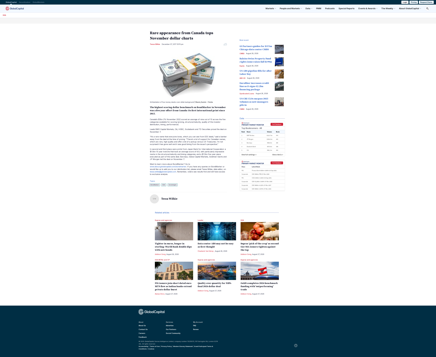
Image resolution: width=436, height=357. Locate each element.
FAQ (194, 325)
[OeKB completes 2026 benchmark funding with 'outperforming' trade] (260, 271)
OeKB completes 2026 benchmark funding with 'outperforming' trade (259, 286)
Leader (200, 220)
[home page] (15, 8)
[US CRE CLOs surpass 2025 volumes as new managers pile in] (279, 101)
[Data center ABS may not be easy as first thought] (217, 231)
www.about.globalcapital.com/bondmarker (168, 166)
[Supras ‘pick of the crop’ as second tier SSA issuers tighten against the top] (260, 231)
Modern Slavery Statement (183, 346)
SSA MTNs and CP (162, 260)
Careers (142, 333)
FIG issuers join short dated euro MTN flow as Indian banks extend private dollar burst (173, 286)
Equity (242, 66)
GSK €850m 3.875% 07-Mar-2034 (261, 189)
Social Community (173, 333)
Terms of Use (155, 346)
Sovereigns (172, 185)
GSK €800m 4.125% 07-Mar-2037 (261, 185)
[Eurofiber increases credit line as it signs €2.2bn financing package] (279, 86)
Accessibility (143, 346)
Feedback (143, 337)
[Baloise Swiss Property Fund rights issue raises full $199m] (279, 61)
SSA (4, 15)
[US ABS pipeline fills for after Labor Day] (279, 74)
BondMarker (155, 185)
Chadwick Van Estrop (206, 251)
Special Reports (346, 8)
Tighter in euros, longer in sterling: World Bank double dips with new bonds (173, 246)
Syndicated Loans (247, 94)
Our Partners (171, 329)
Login (405, 2)
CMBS (242, 53)
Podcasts (330, 8)
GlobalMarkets (38, 2)
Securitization (24, 2)
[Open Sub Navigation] (275, 8)
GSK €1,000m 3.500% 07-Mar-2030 (262, 181)
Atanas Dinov (160, 294)
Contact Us (143, 329)
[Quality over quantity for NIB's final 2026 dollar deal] (217, 271)
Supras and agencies (163, 220)
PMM (318, 8)
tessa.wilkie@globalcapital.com (163, 172)
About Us (142, 325)
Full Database (276, 124)
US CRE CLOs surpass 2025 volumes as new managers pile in (254, 102)
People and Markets (290, 8)
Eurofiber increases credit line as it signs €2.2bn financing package (254, 86)
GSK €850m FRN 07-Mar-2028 (260, 174)
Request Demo (426, 2)
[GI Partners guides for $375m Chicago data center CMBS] (279, 49)
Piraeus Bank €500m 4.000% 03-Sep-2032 (264, 170)
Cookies (151, 349)
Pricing (414, 2)
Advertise (169, 325)
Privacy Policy (166, 346)
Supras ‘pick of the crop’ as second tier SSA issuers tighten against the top (260, 246)
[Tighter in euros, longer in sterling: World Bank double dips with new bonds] (174, 231)
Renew (196, 329)
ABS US (242, 78)
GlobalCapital (11, 2)
